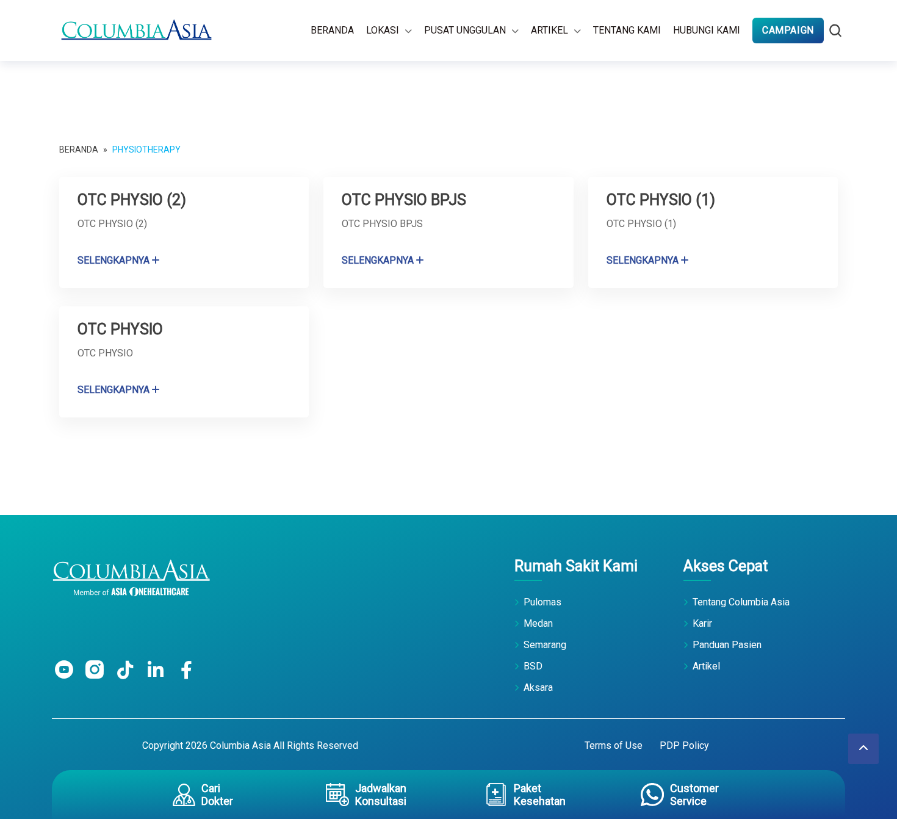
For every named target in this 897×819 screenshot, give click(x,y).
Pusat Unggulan (465, 30)
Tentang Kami (627, 30)
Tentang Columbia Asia (741, 602)
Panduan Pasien (727, 645)
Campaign (788, 30)
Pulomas (542, 602)
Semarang (545, 645)
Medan (538, 623)
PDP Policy (684, 745)
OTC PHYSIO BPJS (404, 200)
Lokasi (382, 30)
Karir (702, 623)
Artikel (549, 30)
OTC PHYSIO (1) (661, 200)
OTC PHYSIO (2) (131, 200)
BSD (533, 666)
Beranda (332, 30)
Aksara (538, 687)
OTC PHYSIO (120, 329)
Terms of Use (614, 745)
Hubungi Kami (706, 30)
